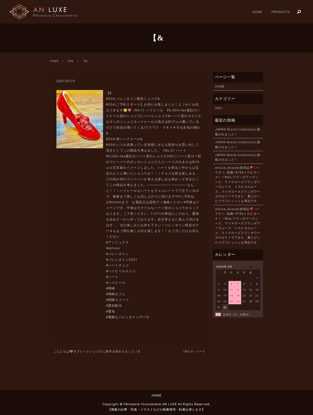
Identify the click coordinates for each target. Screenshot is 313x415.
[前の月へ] (244, 266)
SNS (71, 61)
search (299, 12)
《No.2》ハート (193, 351)
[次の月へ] (257, 266)
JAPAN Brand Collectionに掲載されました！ (237, 131)
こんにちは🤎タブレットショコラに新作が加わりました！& (96, 351)
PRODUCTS (280, 12)
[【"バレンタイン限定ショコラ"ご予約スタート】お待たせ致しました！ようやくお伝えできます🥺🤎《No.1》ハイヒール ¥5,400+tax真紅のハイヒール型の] (79, 119)
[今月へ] (251, 266)
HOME (257, 12)
